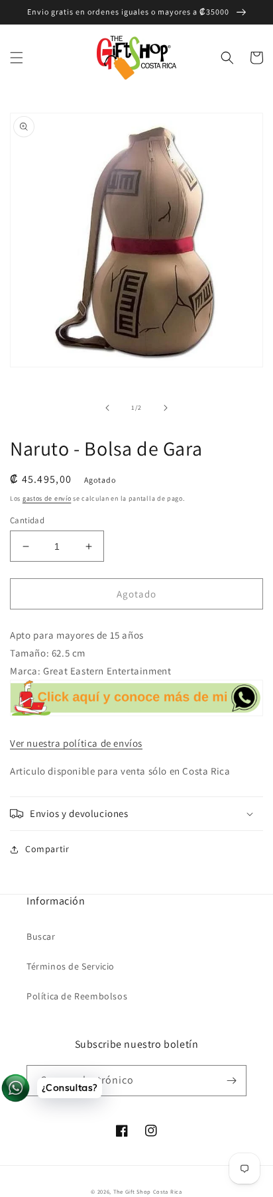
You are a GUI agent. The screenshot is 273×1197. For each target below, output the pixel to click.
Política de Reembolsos (77, 996)
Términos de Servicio (71, 966)
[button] (16, 57)
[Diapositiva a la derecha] (165, 407)
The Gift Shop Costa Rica (147, 1191)
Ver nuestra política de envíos (76, 743)
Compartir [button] (47, 849)
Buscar (41, 936)
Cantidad (27, 520)
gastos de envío (47, 498)
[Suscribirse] (231, 1080)
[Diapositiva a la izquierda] (107, 407)
